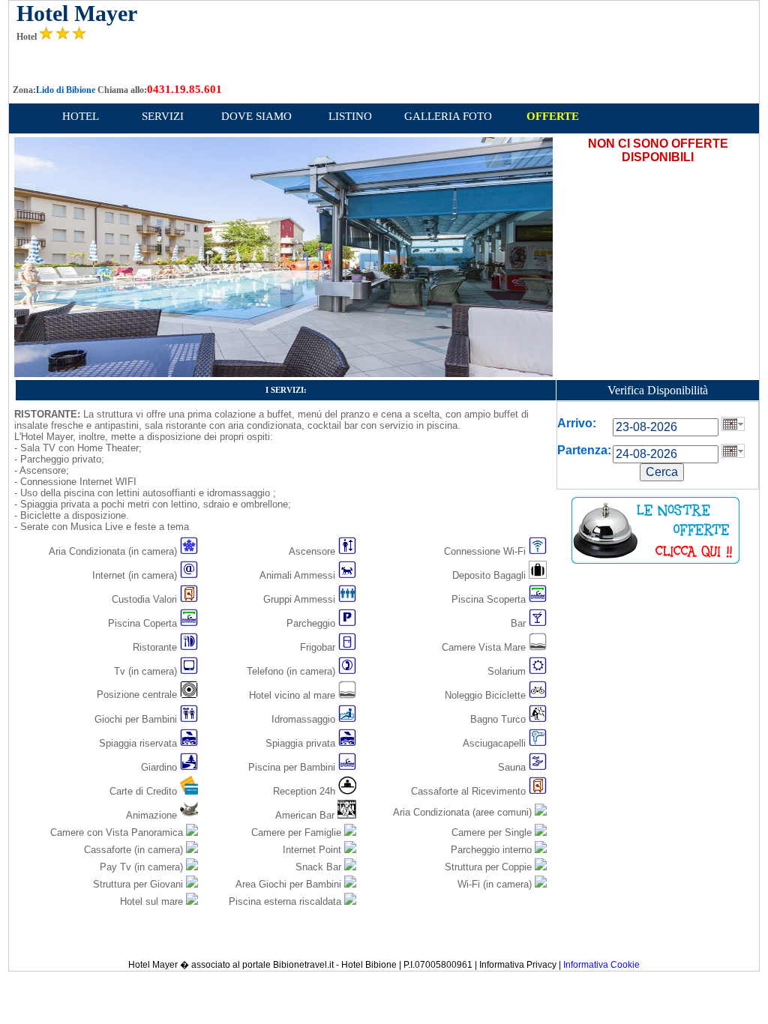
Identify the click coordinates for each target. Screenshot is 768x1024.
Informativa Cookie (601, 965)
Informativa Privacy (517, 965)
